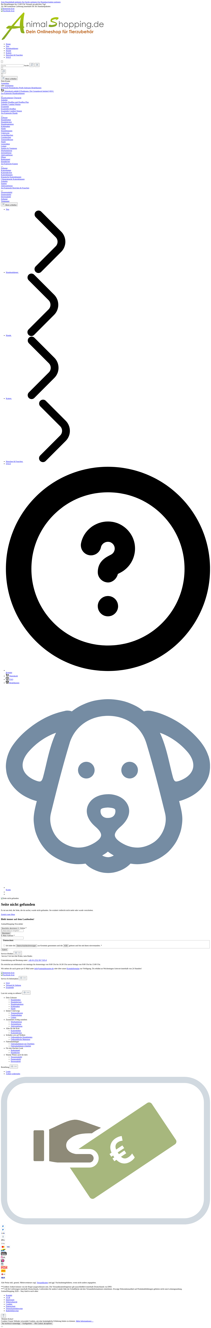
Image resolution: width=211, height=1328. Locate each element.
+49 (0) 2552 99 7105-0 (37, 960)
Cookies (9, 1304)
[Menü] (2, 61)
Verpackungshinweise (14, 1308)
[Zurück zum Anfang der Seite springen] (3, 1316)
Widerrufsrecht (11, 1302)
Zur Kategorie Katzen (9, 164)
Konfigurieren (27, 1323)
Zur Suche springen (29, 2)
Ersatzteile (10, 987)
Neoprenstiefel (16, 1057)
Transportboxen (17, 1013)
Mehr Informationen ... (84, 1321)
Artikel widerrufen (13, 1074)
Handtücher (15, 1053)
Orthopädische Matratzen (20, 1039)
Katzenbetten (16, 1031)
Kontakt (9, 1295)
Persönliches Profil (16, 88)
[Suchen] (31, 65)
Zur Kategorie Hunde (9, 113)
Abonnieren (6, 933)
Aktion (23, 928)
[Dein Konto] (2, 75)
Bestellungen (36, 88)
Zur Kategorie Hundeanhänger (13, 93)
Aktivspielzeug (16, 1026)
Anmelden (5, 83)
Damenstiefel (16, 1059)
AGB (66, 946)
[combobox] (12, 65)
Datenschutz (10, 1306)
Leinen (13, 1017)
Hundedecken (16, 1002)
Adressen (27, 88)
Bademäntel (15, 1050)
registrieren (9, 86)
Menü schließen (11, 79)
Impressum (10, 1300)
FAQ (11, 679)
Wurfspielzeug (16, 1022)
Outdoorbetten (16, 1015)
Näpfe (13, 1009)
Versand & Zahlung (13, 985)
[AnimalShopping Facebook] (7, 11)
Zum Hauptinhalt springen (11, 2)
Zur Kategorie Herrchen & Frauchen (15, 188)
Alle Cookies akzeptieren (43, 1323)
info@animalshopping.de (44, 969)
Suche (26, 66)
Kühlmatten (15, 1006)
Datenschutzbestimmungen (26, 946)
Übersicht (5, 88)
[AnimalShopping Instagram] (7, 9)
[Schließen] (2, 1326)
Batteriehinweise (12, 1311)
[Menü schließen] (2, 96)
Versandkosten (42, 1283)
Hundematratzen (17, 1004)
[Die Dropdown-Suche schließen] (37, 65)
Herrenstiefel (16, 1061)
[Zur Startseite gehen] (52, 40)
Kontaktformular (73, 969)
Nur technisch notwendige (11, 1323)
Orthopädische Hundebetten (21, 1037)
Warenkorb (13, 676)
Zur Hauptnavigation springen (49, 2)
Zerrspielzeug (16, 1024)
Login (8, 1071)
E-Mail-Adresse (8, 936)
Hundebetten (16, 1000)
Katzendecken (16, 1033)
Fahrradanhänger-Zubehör (21, 1046)
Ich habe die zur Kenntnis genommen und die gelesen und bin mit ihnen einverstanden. (54, 946)
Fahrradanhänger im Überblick (22, 1044)
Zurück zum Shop (8, 914)
